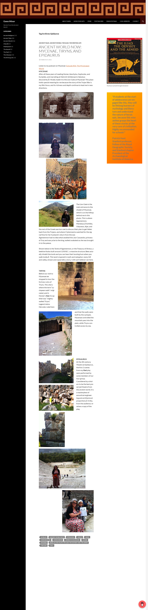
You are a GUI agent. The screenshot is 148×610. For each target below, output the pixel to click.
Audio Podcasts (79, 21)
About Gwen (66, 21)
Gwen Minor (9, 21)
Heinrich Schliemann (72, 540)
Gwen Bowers (45, 540)
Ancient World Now (57, 537)
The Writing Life (75, 43)
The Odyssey (7, 55)
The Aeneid (6, 49)
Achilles (44, 537)
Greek (87, 537)
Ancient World (56, 43)
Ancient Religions (8, 35)
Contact (136, 21)
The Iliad (65, 43)
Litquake (6, 44)
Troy (51, 545)
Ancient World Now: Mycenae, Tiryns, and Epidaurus (60, 51)
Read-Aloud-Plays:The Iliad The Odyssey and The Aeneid (69, 542)
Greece (79, 537)
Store (89, 21)
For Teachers (98, 21)
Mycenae (44, 542)
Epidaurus (70, 537)
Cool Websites (125, 21)
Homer (85, 540)
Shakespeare (7, 46)
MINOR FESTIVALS (111, 21)
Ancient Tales (44, 43)
